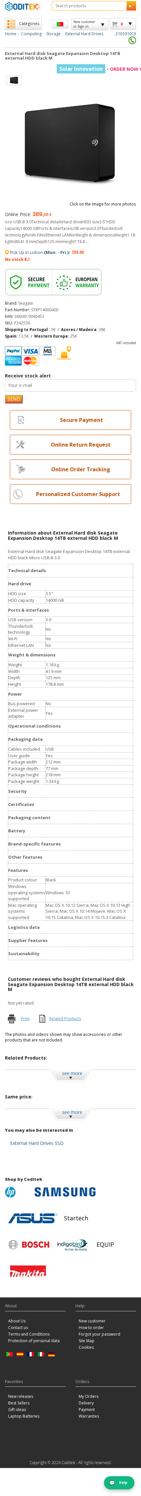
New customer (92, 1321)
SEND (14, 399)
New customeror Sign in (84, 24)
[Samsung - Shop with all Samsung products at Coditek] (65, 1192)
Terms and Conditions (29, 1334)
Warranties (89, 1416)
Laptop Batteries (23, 1416)
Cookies (86, 1347)
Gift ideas (17, 1409)
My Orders (88, 1396)
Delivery (86, 1403)
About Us (17, 1321)
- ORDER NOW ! (100, 69)
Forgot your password (99, 1334)
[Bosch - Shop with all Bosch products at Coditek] (29, 1245)
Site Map (86, 1341)
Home (10, 34)
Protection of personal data (34, 1341)
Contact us (18, 1327)
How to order (91, 1327)
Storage (53, 34)
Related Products (65, 1018)
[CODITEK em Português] (60, 24)
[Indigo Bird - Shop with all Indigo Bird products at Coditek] (72, 1245)
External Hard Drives (84, 34)
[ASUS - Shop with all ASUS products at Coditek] (32, 1218)
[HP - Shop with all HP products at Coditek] (18, 1192)
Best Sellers (19, 1403)
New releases (20, 1396)
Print (25, 1018)
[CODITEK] (23, 6)
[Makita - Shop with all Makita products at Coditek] (28, 1271)
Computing (31, 34)
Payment (87, 1409)
